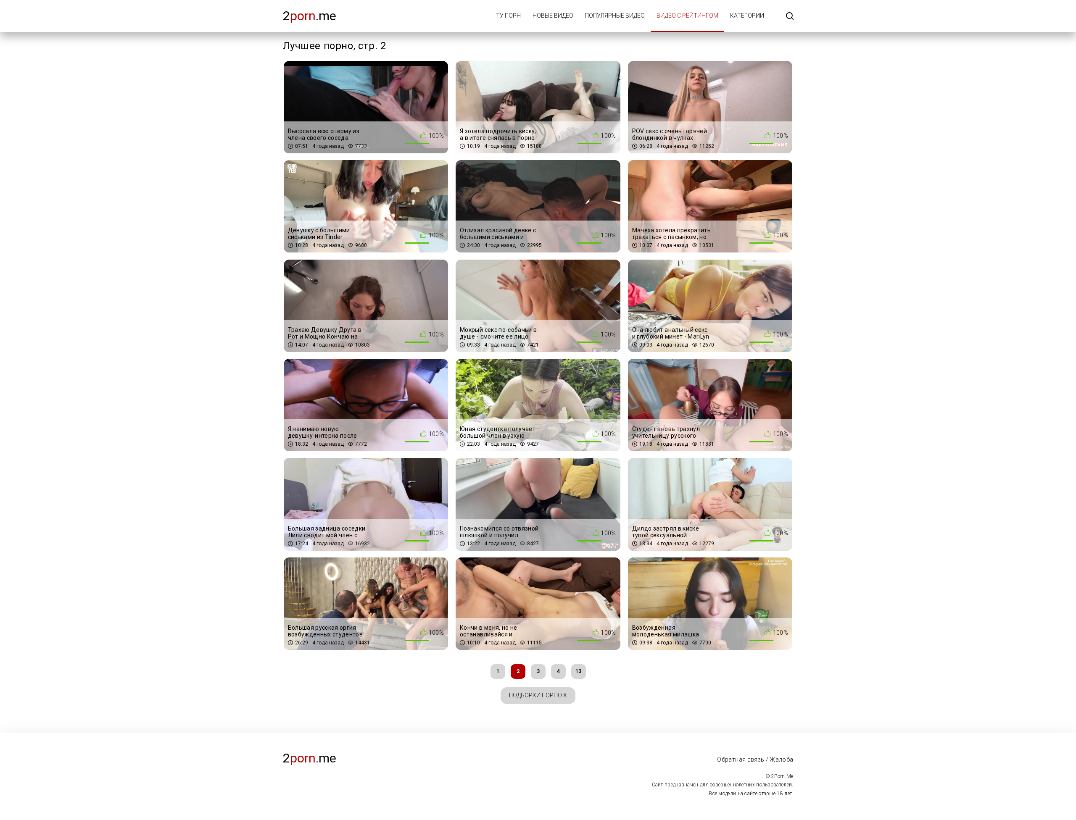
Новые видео (553, 15)
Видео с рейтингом (687, 15)
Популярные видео (615, 15)
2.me (309, 15)
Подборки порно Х (538, 695)
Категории (747, 15)
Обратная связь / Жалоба (755, 759)
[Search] (790, 16)
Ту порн (508, 15)
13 (578, 671)
